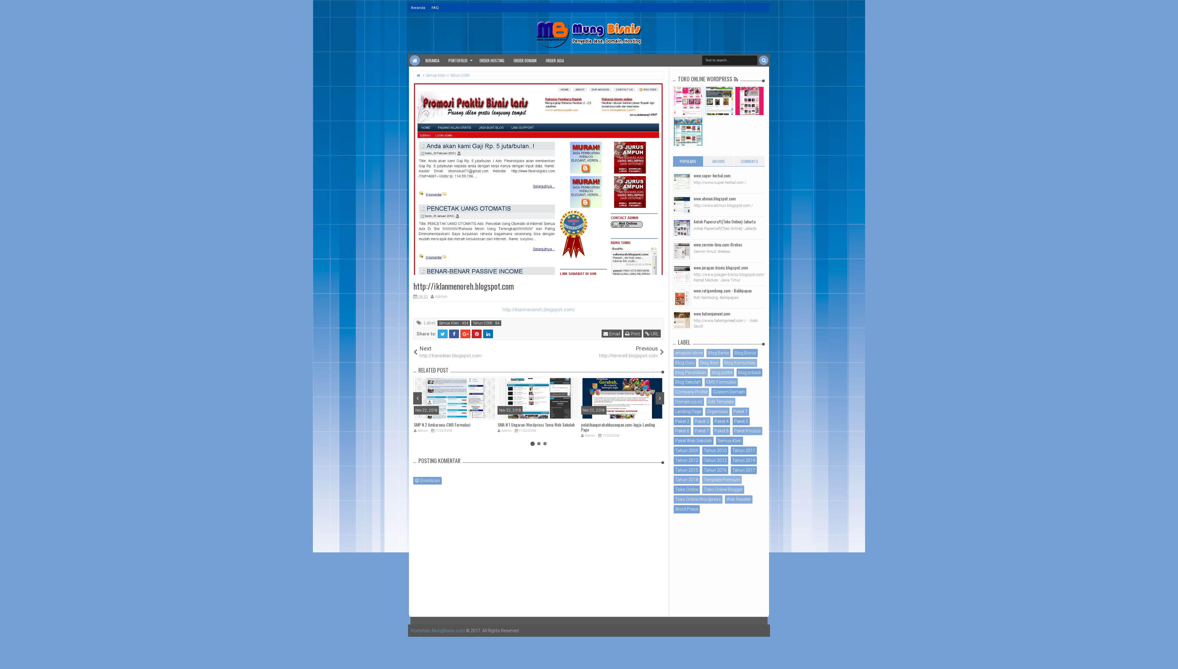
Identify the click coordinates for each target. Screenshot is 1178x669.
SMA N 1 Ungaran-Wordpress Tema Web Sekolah (536, 424)
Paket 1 (740, 411)
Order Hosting (491, 60)
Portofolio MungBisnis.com (438, 630)
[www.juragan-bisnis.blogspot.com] (682, 274)
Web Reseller (738, 499)
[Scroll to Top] (1170, 658)
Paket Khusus (747, 430)
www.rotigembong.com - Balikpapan (723, 290)
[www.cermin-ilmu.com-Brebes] (682, 251)
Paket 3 (702, 421)
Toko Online (686, 489)
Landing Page (688, 411)
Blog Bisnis (745, 352)
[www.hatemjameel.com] (682, 320)
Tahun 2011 (743, 450)
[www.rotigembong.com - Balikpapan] (682, 297)
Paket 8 (721, 430)
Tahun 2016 (715, 470)
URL (654, 334)
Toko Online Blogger (723, 489)
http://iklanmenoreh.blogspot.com (537, 309)
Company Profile (691, 391)
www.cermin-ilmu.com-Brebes (718, 244)
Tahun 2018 (686, 479)
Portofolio (458, 60)
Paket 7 (702, 430)
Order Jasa (555, 60)
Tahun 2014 (743, 460)
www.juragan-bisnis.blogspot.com (721, 267)
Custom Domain (729, 391)
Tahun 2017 (743, 470)
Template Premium (722, 479)
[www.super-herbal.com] (682, 182)
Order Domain (525, 60)
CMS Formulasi (721, 382)
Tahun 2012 (686, 460)
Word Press (686, 509)
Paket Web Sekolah (693, 440)
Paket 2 (682, 421)
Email (614, 334)
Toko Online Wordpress (698, 499)
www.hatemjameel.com (712, 313)
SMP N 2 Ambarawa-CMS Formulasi (442, 424)
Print (634, 334)
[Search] (763, 60)
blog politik (722, 372)
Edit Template (721, 401)
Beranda (418, 8)
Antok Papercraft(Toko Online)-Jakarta (725, 221)
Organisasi (717, 411)
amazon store (689, 352)
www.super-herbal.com (712, 175)
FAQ (435, 8)
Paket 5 (741, 421)
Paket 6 (682, 430)
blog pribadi (749, 372)
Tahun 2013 (715, 460)
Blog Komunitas (740, 362)
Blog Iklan (709, 362)
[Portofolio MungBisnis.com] (415, 60)
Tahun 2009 (482, 323)
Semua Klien (449, 323)
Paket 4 (721, 421)
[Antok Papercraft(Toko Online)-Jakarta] (682, 228)
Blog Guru (685, 362)
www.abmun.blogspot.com (715, 198)
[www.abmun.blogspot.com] (682, 205)
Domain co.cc (689, 401)
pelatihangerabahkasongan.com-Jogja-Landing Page (618, 427)
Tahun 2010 (715, 450)
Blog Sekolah (688, 382)
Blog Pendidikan (690, 372)
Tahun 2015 (686, 470)
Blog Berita (718, 352)
